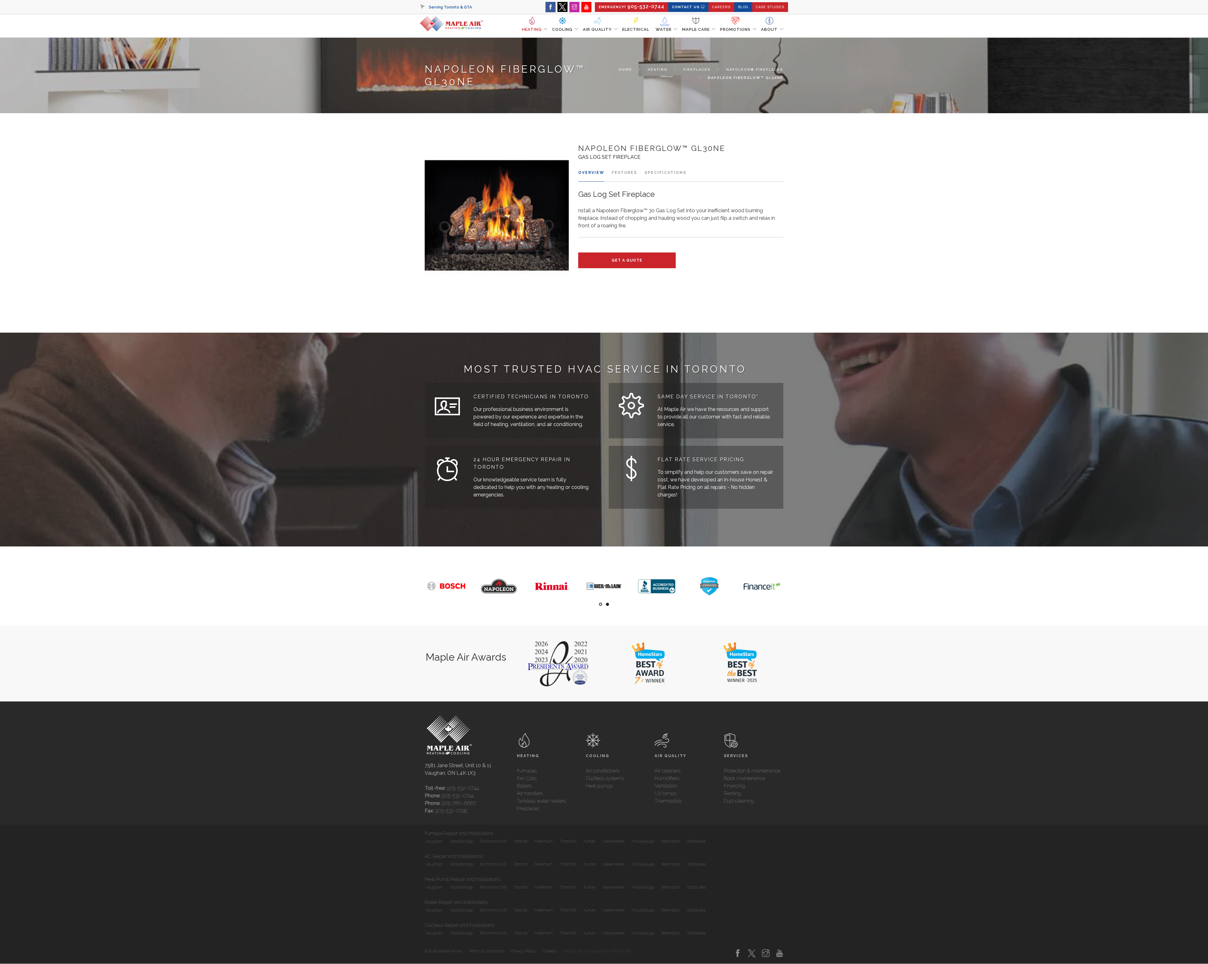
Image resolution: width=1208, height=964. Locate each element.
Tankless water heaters (541, 801)
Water (664, 29)
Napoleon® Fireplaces (754, 70)
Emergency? (631, 6)
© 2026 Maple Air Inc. (444, 951)
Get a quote (627, 260)
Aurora (589, 841)
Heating (532, 29)
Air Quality (597, 29)
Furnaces (527, 771)
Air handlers (530, 793)
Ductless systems (605, 778)
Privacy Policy (523, 951)
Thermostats (668, 801)
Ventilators (666, 786)
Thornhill (567, 841)
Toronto (520, 841)
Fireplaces (697, 70)
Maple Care (696, 29)
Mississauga (642, 841)
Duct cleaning (739, 801)
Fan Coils (527, 778)
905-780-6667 (459, 803)
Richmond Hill (492, 841)
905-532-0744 (463, 788)
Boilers (524, 786)
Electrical (635, 29)
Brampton (670, 841)
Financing (734, 786)
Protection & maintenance (752, 771)
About (769, 29)
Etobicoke (696, 841)
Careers (549, 951)
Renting (732, 793)
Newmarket (613, 841)
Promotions (735, 29)
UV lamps (665, 793)
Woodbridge (461, 841)
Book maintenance (744, 778)
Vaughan (434, 841)
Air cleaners (667, 771)
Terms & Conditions (487, 951)
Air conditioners (602, 771)
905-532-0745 (451, 811)
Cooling (562, 29)
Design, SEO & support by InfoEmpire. (597, 951)
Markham (543, 841)
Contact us (686, 7)
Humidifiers (667, 778)
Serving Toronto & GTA (450, 7)
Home (625, 70)
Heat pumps (599, 786)
